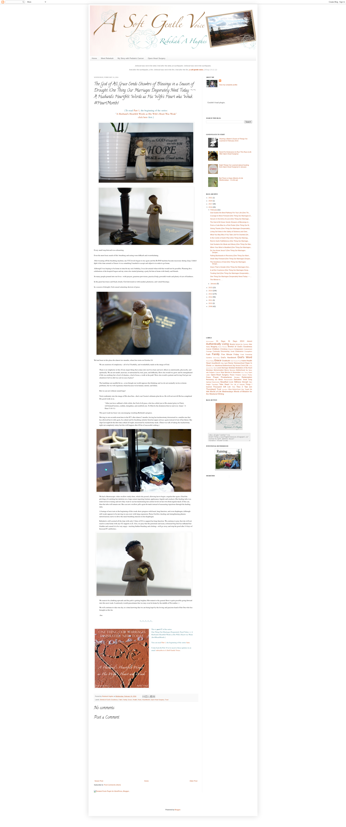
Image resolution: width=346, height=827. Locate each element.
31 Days (220, 341)
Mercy (226, 370)
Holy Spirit (224, 363)
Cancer (209, 349)
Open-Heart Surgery (156, 58)
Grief (232, 361)
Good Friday (210, 361)
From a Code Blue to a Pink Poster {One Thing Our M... (230, 225)
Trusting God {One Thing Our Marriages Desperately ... (230, 273)
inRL (213, 365)
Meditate (232, 368)
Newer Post (99, 781)
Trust (166, 699)
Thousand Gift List (221, 387)
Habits (243, 361)
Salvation (238, 379)
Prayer (216, 377)
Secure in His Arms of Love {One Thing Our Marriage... (230, 219)
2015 (211, 288)
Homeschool (239, 363)
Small (245, 380)
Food (242, 354)
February (213, 210)
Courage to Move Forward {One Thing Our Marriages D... (231, 216)
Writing (221, 394)
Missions (232, 370)
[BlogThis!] (146, 696)
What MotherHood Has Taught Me (240, 389)
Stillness (237, 382)
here (188, 642)
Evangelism (248, 351)
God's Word (244, 357)
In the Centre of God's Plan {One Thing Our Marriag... (229, 238)
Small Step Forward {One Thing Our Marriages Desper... (230, 259)
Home (94, 58)
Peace (232, 375)
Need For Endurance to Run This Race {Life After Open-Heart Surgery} (235, 153)
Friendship (248, 354)
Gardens (209, 357)
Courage (209, 351)
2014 (211, 291)
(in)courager (210, 341)
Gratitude (226, 360)
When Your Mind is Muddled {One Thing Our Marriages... (231, 247)
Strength (245, 382)
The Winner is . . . (216, 280)
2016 (211, 207)
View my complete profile (228, 85)
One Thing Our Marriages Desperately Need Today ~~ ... (230, 276)
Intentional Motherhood (223, 365)
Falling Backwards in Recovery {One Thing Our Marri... (230, 256)
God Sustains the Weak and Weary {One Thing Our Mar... (231, 244)
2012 (211, 297)
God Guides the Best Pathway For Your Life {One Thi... (230, 213)
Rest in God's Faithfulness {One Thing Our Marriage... (229, 241)
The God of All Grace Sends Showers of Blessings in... (230, 222)
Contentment (248, 349)
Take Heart (224, 384)
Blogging (214, 347)
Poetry (250, 375)
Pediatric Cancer (241, 375)
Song (250, 380)
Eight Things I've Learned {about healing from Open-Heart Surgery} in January (234, 166)
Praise (208, 377)
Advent (249, 341)
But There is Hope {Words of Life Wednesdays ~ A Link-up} (231, 179)
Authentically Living (217, 343)
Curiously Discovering (221, 351)
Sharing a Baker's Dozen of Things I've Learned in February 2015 (233, 140)
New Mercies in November (231, 372)
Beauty (232, 344)
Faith (120, 699)
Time (233, 387)
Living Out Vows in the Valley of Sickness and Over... (229, 232)
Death (232, 351)
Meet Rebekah (107, 58)
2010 (211, 303)
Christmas (224, 349)
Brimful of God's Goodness (109, 699)
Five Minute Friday (230, 354)
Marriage (225, 368)
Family (125, 699)
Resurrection (228, 379)
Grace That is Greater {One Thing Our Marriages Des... (230, 267)
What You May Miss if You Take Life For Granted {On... (229, 235)
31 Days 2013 (236, 341)
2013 (211, 294)
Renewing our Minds (214, 380)
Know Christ (240, 365)
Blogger (177, 810)
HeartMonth (146, 699)
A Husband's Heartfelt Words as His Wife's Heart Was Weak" (146, 113)
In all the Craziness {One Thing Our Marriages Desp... (229, 270)
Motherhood (240, 370)
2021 (211, 198)
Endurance (239, 351)
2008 (211, 306)
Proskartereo (226, 377)
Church (230, 349)
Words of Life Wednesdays (221, 391)
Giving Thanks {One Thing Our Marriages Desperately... (230, 228)
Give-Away (216, 357)
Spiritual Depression (212, 382)
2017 (211, 204)
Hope (247, 363)
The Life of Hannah (237, 384)
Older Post (193, 781)
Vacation (224, 389)
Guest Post (237, 361)
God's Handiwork (228, 357)
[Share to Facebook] (151, 696)
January (213, 284)
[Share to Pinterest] (154, 696)
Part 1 (136, 110)
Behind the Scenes (242, 344)
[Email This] (143, 696)
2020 (211, 201)
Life (246, 365)
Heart (139, 699)
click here (143, 117)
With (207, 392)
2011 (211, 300)
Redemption (247, 377)
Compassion (238, 349)
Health (135, 699)
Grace (130, 699)
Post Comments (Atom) (112, 785)
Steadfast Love (226, 382)
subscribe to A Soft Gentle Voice (168, 650)
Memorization (219, 370)
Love (219, 368)
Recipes (237, 377)
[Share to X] (148, 696)
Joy (233, 365)
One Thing (244, 372)
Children (215, 349)
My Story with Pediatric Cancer (131, 58)
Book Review (222, 346)
